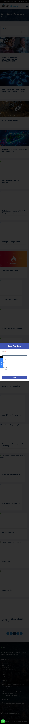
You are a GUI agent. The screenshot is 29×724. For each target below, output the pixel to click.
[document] (14, 362)
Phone (4, 357)
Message (4, 367)
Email (3, 362)
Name (3, 351)
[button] (27, 345)
